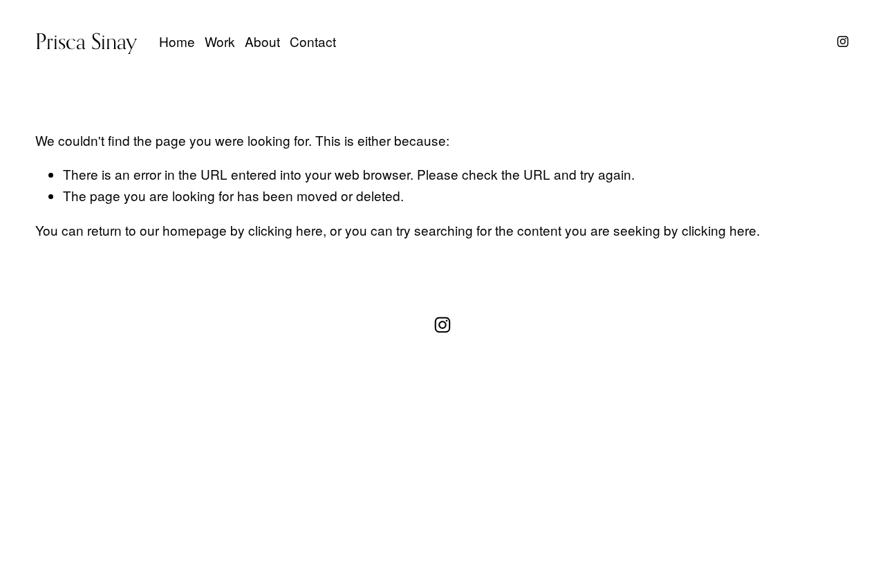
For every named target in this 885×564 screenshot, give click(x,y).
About (262, 41)
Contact (313, 41)
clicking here (285, 229)
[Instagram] (843, 41)
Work (220, 41)
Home (177, 41)
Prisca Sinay (86, 41)
